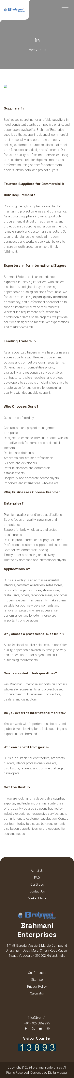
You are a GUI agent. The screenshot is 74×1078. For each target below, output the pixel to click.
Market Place (37, 898)
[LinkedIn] (40, 1028)
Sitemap (37, 980)
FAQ (37, 877)
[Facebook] (26, 1028)
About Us (37, 871)
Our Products (37, 973)
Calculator (37, 993)
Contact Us (37, 891)
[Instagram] (48, 1028)
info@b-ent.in (37, 1018)
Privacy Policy (37, 986)
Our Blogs (37, 884)
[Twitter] (33, 1028)
